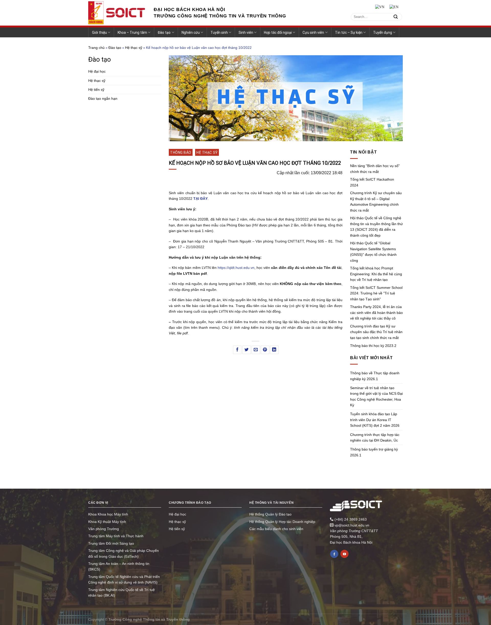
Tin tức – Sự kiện (348, 32)
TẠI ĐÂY (200, 198)
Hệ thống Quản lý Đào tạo (270, 514)
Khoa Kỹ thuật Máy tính (107, 522)
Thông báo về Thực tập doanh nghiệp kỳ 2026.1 (374, 376)
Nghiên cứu (191, 32)
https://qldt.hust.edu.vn (236, 268)
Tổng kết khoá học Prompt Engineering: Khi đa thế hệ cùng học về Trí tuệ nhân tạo (376, 274)
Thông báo (180, 152)
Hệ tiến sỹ (96, 89)
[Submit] (395, 17)
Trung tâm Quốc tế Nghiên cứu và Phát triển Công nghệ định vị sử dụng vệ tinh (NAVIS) (124, 579)
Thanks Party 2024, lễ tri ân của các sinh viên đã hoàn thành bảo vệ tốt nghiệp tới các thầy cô (376, 312)
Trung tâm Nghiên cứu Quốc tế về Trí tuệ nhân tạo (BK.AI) (121, 592)
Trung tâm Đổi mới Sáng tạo (111, 543)
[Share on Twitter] (246, 350)
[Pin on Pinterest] (265, 350)
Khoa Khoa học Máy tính (108, 514)
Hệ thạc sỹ (133, 48)
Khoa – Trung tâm (132, 32)
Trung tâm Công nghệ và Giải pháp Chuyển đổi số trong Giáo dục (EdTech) (123, 553)
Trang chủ (96, 48)
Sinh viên (246, 32)
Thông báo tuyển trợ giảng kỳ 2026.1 (374, 452)
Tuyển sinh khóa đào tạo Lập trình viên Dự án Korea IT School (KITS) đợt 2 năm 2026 (374, 419)
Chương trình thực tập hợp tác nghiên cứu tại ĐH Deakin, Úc (374, 437)
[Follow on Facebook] (334, 554)
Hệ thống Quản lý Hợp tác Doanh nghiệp (282, 522)
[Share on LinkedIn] (274, 350)
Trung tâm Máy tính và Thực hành (115, 536)
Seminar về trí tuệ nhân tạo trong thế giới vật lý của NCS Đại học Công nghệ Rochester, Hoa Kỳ (376, 396)
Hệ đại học (97, 71)
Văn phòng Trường (103, 529)
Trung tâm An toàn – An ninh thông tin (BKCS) (118, 566)
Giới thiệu (99, 32)
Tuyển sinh (219, 32)
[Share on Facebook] (237, 350)
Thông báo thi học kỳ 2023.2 (373, 346)
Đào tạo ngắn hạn (102, 98)
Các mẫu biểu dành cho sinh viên (276, 529)
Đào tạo (164, 32)
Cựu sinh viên (313, 32)
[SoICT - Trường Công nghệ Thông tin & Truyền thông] (117, 13)
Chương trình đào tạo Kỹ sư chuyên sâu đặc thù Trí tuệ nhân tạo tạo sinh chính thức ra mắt (376, 332)
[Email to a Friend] (256, 350)
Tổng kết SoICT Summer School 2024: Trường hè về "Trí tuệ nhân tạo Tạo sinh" (376, 293)
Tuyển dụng (382, 32)
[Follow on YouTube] (344, 554)
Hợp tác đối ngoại (278, 32)
